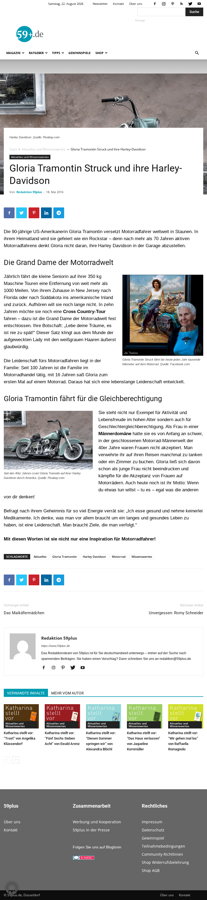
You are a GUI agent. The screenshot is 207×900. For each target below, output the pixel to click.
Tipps (56, 53)
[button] (196, 53)
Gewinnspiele (79, 53)
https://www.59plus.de (55, 645)
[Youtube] (199, 4)
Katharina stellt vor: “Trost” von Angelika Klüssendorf (19, 738)
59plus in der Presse (91, 829)
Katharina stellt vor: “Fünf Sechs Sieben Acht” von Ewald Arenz (62, 738)
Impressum (152, 821)
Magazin (13, 53)
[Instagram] (164, 4)
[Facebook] (155, 4)
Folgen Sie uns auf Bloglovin (97, 847)
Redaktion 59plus (29, 192)
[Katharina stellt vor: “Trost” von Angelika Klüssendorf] (21, 716)
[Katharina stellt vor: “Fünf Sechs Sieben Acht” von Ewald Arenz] (62, 716)
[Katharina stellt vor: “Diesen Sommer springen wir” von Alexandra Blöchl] (103, 716)
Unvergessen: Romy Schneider (176, 612)
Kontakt (118, 4)
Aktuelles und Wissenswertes (43, 149)
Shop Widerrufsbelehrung (165, 862)
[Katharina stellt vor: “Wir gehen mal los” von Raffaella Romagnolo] (185, 716)
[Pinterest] (172, 4)
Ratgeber (36, 53)
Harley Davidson (94, 557)
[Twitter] (190, 4)
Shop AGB (151, 870)
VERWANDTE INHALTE (26, 693)
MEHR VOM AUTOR (67, 693)
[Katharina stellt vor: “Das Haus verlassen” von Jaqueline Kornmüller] (144, 716)
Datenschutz (153, 829)
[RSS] (181, 4)
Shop (99, 53)
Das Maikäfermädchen (24, 612)
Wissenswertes (142, 557)
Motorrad (119, 557)
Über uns (135, 4)
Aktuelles (40, 557)
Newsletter (100, 4)
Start (13, 149)
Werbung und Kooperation (97, 821)
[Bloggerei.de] (83, 858)
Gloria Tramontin (64, 557)
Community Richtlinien (162, 854)
